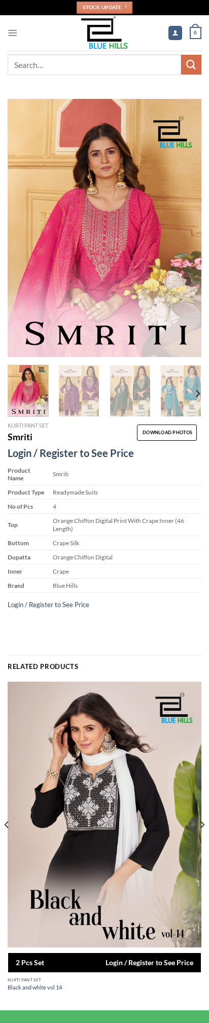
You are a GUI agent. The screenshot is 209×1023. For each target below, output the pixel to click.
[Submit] (191, 65)
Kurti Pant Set (28, 425)
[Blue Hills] (104, 33)
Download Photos (167, 432)
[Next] (185, 228)
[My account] (175, 33)
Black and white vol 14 (35, 987)
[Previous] (24, 228)
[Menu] (13, 33)
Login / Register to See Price (71, 453)
